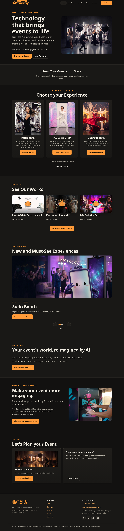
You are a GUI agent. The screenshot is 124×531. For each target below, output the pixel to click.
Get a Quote (106, 3)
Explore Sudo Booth (24, 368)
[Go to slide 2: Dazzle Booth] (62, 324)
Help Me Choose (62, 166)
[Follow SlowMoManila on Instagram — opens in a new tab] (88, 518)
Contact (94, 3)
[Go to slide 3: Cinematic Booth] (64, 324)
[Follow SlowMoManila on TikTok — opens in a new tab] (93, 518)
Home (63, 3)
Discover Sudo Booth (22, 317)
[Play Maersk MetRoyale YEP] (62, 204)
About (87, 3)
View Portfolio (40, 56)
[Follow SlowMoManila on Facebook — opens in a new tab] (84, 518)
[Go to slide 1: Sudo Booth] (60, 324)
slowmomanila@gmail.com (91, 507)
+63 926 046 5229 (88, 504)
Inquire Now (73, 478)
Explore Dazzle (27, 152)
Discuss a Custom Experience (25, 421)
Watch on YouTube (18, 219)
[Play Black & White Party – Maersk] (28, 204)
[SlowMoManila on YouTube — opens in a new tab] (98, 518)
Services (71, 3)
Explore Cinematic (96, 152)
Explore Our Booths (21, 56)
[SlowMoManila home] (21, 3)
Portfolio (80, 3)
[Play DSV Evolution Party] (96, 204)
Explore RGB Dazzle (62, 152)
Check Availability (24, 478)
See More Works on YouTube (63, 228)
